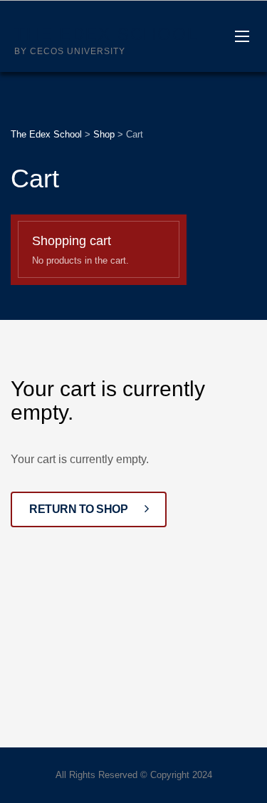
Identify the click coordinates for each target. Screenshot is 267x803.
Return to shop (79, 509)
